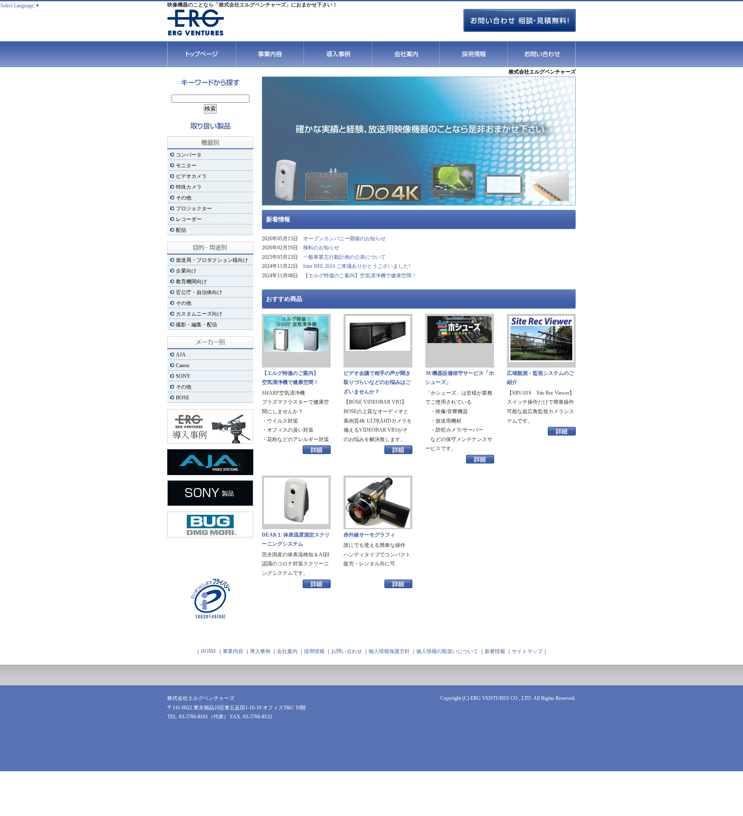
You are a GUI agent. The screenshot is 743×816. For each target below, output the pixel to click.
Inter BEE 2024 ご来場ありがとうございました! (356, 266)
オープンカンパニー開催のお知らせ (344, 239)
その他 (183, 198)
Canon (182, 365)
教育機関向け (191, 282)
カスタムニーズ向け (199, 314)
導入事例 (338, 54)
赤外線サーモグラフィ (369, 535)
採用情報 (473, 54)
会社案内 (405, 54)
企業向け (186, 271)
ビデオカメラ (191, 176)
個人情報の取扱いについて (447, 651)
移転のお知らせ (321, 248)
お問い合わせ (541, 54)
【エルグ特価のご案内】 (290, 378)
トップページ (201, 54)
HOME (208, 651)
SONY (183, 376)
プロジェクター (194, 209)
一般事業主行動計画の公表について (344, 257)
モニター (186, 166)
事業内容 (270, 54)
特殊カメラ (189, 187)
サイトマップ (527, 651)
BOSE (182, 398)
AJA (181, 355)
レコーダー (189, 219)
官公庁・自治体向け (199, 292)
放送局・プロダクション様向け (212, 260)
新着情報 (495, 651)
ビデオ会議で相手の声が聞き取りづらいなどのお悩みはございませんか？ (377, 382)
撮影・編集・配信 (196, 325)
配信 (181, 230)
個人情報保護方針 (389, 651)
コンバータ (189, 155)
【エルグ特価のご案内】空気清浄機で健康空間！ (360, 276)
